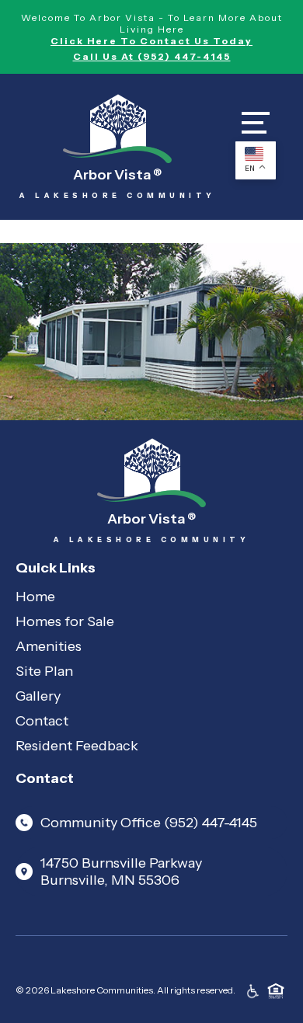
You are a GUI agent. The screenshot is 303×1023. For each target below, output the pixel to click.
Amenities (49, 646)
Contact (42, 720)
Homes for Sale (65, 621)
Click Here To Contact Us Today (151, 41)
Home (35, 596)
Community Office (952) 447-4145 (148, 822)
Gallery (38, 696)
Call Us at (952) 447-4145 (152, 56)
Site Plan (44, 671)
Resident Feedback (77, 745)
